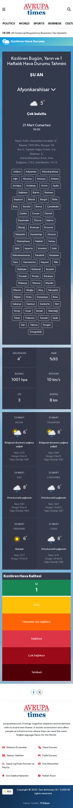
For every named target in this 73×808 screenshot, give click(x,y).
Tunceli (44, 318)
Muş (40, 290)
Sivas (28, 311)
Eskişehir (20, 234)
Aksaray (27, 178)
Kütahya (48, 276)
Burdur (27, 206)
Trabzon (29, 318)
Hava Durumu (50, 747)
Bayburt (18, 199)
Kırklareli (36, 269)
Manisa (36, 283)
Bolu (15, 206)
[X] (39, 692)
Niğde (17, 297)
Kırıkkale (21, 269)
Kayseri (45, 262)
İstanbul (42, 248)
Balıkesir (23, 192)
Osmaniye (42, 297)
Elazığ (21, 227)
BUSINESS (54, 23)
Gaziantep (36, 234)
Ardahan (31, 185)
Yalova (34, 325)
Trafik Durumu (49, 755)
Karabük (39, 255)
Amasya (41, 178)
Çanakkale (53, 206)
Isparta (29, 248)
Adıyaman (31, 171)
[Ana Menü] (3, 9)
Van (23, 325)
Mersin (17, 290)
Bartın (36, 192)
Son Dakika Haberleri (17, 775)
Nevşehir (53, 290)
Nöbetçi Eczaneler (16, 747)
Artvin (44, 185)
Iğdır (17, 248)
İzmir (54, 248)
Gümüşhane (23, 241)
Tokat (17, 318)
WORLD (24, 23)
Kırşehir (50, 269)
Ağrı (15, 178)
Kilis (56, 262)
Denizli (48, 213)
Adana (17, 171)
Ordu (29, 297)
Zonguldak (36, 332)
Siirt (57, 304)
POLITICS (9, 23)
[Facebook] (33, 692)
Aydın (56, 185)
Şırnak (39, 311)
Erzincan (34, 227)
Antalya (17, 185)
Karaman (54, 255)
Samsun (30, 304)
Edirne (50, 220)
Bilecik (31, 199)
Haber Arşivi (49, 775)
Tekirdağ (53, 311)
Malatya (22, 283)
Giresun (51, 234)
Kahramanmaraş (21, 255)
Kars (15, 262)
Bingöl (43, 199)
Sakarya (17, 304)
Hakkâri (39, 241)
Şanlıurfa (45, 304)
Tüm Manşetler (50, 763)
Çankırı (23, 213)
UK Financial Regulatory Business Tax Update (34, 33)
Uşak (55, 318)
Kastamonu (29, 262)
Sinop (17, 311)
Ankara (55, 178)
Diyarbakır (23, 220)
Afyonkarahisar (50, 171)
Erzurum (48, 227)
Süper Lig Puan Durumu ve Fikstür (18, 765)
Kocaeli (23, 276)
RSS (9, 791)
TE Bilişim (45, 803)
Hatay (51, 241)
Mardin (49, 283)
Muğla (29, 290)
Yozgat (47, 325)
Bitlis (55, 199)
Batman (49, 192)
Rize (55, 297)
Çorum (35, 213)
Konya (35, 276)
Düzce (37, 220)
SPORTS (38, 23)
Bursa (39, 206)
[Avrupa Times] (36, 9)
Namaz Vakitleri (15, 755)
